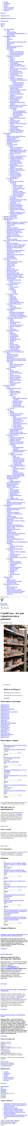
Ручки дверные (17, 425)
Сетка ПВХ (13, 306)
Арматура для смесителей (17, 130)
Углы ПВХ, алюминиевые (17, 437)
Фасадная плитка (14, 489)
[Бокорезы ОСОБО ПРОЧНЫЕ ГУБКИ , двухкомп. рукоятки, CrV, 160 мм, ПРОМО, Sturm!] (15, 866)
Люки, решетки (14, 287)
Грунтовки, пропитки (12, 356)
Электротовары (8, 505)
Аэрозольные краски (12, 354)
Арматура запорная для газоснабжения (16, 127)
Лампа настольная (15, 574)
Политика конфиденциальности (9, 1121)
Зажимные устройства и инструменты (16, 214)
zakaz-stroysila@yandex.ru (7, 1063)
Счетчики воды (14, 74)
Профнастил (13, 337)
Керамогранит (14, 494)
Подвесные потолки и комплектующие (13, 484)
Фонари (9, 510)
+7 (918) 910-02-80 (5, 1052)
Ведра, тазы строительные (14, 350)
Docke (14, 292)
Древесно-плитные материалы (15, 318)
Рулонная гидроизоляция (16, 313)
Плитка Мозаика (14, 491)
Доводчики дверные (18, 427)
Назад (8, 30)
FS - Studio (12, 1123)
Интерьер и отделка (9, 385)
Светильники (13, 570)
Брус (11, 327)
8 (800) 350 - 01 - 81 (6, 1043)
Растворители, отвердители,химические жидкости (16, 358)
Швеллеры (13, 333)
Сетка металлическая (15, 308)
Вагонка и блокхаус (15, 326)
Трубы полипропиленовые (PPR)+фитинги (17, 62)
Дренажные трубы (15, 120)
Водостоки (13, 289)
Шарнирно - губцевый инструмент (16, 197)
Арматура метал (14, 349)
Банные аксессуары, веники (14, 581)
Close (2, 26)
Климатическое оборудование (15, 549)
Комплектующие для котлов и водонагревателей (15, 46)
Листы (11, 343)
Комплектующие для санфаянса (18, 105)
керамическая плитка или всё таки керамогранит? (12, 997)
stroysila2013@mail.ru (6, 1065)
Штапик (12, 412)
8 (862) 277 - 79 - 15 (6, 1046)
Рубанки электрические (16, 157)
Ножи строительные (18, 194)
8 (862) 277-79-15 (5, 15)
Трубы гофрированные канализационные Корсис (20, 111)
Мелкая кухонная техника (14, 230)
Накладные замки (17, 401)
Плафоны (12, 571)
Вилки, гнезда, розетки (13, 534)
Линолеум (12, 444)
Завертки (12, 408)
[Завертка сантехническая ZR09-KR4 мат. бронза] (15, 786)
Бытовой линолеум (18, 451)
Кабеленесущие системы (13, 529)
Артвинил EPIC (17, 463)
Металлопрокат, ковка (13, 330)
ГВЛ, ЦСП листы (11, 271)
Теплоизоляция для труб (16, 72)
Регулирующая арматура (16, 85)
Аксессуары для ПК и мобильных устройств (15, 240)
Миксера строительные (16, 168)
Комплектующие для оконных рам (16, 502)
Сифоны (12, 77)
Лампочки (9, 523)
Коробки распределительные (14, 525)
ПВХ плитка (16, 457)
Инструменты (7, 133)
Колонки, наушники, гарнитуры (15, 246)
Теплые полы (10, 43)
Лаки (11, 374)
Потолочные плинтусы (13, 482)
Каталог (3, 23)
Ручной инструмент (12, 178)
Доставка (6, 4)
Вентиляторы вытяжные (16, 54)
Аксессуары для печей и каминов (16, 591)
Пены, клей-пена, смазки (16, 364)
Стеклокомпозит (14, 336)
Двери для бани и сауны (16, 432)
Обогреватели (13, 556)
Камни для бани (11, 579)
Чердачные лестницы (12, 478)
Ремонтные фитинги (18, 82)
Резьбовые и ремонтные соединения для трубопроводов (18, 79)
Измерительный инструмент (17, 212)
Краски (9, 368)
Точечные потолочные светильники (16, 563)
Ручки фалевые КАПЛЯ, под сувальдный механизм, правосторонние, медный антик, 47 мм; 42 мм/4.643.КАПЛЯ (15, 918)
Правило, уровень (18, 191)
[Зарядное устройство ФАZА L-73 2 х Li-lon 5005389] (15, 771)
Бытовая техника (8, 219)
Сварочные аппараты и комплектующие (13, 138)
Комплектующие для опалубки (15, 274)
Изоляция (9, 543)
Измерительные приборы (13, 140)
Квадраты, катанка (15, 347)
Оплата (6, 6)
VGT (15, 815)
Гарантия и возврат (9, 7)
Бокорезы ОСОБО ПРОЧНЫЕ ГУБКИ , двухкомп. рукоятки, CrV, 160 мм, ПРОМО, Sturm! (15, 872)
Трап (8, 40)
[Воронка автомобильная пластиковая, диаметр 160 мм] (15, 896)
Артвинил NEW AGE (19, 458)
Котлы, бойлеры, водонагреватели (14, 100)
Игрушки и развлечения (10, 216)
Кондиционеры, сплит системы (18, 557)
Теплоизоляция (11, 265)
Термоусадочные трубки (16, 546)
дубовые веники (12, 968)
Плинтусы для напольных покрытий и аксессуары (17, 442)
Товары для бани (8, 577)
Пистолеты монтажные (19, 192)
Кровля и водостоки (12, 284)
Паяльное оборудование (16, 205)
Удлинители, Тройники (13, 512)
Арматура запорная (15, 129)
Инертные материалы (12, 270)
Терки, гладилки (17, 187)
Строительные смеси (12, 294)
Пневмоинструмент (12, 141)
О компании (7, 3)
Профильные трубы (15, 339)
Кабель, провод (11, 527)
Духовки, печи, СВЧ (12, 233)
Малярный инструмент (16, 208)
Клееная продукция (15, 322)
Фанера (12, 320)
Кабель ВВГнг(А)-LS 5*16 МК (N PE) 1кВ (15, 886)
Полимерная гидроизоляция (17, 315)
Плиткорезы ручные (15, 203)
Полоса (12, 341)
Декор (11, 496)
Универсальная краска (16, 372)
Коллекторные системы (16, 106)
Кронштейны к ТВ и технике (14, 232)
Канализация (13, 108)
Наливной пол (14, 299)
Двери (8, 409)
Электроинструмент (12, 144)
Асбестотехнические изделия (14, 261)
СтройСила (19, 814)
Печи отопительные (12, 587)
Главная (6, 2)
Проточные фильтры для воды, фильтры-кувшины (18, 90)
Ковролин (15, 471)
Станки (12, 154)
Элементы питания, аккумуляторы (16, 508)
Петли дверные (17, 426)
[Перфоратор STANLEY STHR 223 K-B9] (15, 745)
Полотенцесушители (15, 92)
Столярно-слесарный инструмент (15, 201)
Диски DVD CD (11, 257)
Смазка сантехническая (16, 75)
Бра (11, 575)
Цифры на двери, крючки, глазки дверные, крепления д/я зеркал (20, 419)
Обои (8, 501)
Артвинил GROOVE (18, 461)
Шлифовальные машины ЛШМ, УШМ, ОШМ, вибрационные (18, 151)
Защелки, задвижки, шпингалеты (15, 393)
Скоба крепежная (11, 516)
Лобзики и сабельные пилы (17, 170)
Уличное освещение (15, 561)
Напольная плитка (15, 492)
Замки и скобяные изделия (14, 388)
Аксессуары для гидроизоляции (18, 316)
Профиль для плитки (15, 439)
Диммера (9, 530)
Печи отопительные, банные (11, 584)
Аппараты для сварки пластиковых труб (15, 176)
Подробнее (7, 698)
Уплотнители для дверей (16, 413)
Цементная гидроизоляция (17, 312)
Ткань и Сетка (10, 264)
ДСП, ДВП (13, 323)
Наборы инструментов (16, 206)
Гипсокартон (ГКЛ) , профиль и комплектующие (15, 277)
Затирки (9, 267)
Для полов (12, 384)
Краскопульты (13, 171)
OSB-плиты (13, 329)
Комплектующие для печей (14, 589)
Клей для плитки (14, 301)
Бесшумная (16, 116)
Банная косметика (11, 582)
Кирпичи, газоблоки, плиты (14, 275)
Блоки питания (11, 537)
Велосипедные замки (18, 406)
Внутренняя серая (18, 115)
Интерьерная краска (15, 382)
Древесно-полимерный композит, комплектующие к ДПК (16, 476)
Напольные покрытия (12, 434)
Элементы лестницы (15, 481)
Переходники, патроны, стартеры (16, 520)
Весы (8, 237)
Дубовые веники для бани (6, 954)
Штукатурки (13, 298)
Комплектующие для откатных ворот (17, 41)
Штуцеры (12, 58)
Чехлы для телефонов (12, 243)
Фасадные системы (9, 29)
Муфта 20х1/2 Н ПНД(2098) (11, 761)
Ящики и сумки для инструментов (16, 136)
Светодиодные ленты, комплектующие (16, 567)
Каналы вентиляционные (16, 53)
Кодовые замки (17, 403)
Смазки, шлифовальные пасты (18, 156)
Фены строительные (15, 153)
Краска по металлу (15, 378)
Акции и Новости (8, 9)
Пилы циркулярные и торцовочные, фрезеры (16, 162)
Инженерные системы (10, 36)
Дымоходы (10, 39)
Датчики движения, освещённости (16, 533)
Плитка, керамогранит (13, 487)
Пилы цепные (13, 164)
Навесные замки (17, 402)
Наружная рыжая (17, 113)
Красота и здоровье (12, 239)
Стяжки (9, 515)
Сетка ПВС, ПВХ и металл (14, 303)
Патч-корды (10, 522)
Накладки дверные (15, 391)
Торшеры (12, 565)
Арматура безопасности (16, 132)
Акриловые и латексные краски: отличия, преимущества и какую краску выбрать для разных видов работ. (14, 935)
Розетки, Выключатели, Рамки (15, 518)
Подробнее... (4, 948)
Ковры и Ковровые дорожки (17, 465)
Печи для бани (11, 588)
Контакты (6, 10)
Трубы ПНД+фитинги (16, 64)
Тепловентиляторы (15, 554)
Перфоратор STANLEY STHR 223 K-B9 (14, 749)
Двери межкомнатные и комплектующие (16, 429)
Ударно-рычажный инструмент (18, 199)
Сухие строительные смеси (14, 280)
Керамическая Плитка (16, 495)
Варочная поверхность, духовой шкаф (17, 222)
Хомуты (12, 60)
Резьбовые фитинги (18, 84)
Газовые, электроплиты (13, 234)
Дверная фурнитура (15, 415)
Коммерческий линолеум (19, 450)
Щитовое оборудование (13, 509)
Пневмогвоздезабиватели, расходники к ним (17, 159)
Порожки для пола (15, 440)
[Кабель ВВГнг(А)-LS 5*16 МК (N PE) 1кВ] (15, 882)
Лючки (8, 44)
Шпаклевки (13, 296)
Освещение (10, 558)
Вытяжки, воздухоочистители (15, 236)
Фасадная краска (14, 371)
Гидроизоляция (11, 309)
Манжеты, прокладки (15, 98)
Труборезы (10, 143)
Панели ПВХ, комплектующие (15, 499)
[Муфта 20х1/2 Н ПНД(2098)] (12, 757)
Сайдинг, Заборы (11, 32)
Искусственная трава (18, 474)
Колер (11, 381)
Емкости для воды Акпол (10, 218)
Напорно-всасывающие (16, 96)
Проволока (13, 340)
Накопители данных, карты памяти (16, 244)
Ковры (15, 470)
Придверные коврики (19, 468)
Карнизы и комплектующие (14, 503)
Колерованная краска (15, 379)
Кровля (12, 288)
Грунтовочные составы (13, 272)
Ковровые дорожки (18, 472)
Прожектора (10, 519)
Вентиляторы (10, 536)
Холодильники (11, 225)
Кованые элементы (15, 346)
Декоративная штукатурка (17, 302)
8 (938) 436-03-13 (11, 18)
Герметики (13, 367)
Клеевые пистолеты (15, 172)
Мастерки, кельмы (18, 195)
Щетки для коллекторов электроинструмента (16, 148)
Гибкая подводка (14, 122)
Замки (11, 395)
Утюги (8, 226)
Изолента (12, 547)
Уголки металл (14, 334)
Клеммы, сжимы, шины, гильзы (15, 526)
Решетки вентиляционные (17, 51)
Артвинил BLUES (18, 464)
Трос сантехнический (15, 71)
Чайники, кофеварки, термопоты (15, 223)
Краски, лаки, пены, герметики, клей (13, 351)
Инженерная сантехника (13, 56)
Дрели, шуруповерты (15, 174)
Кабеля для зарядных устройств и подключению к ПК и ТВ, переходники (16, 252)
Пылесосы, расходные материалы (16, 229)
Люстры (12, 572)
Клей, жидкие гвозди (15, 365)
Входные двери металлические (18, 433)
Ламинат (12, 453)
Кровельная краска (15, 375)
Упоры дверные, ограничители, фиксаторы (20, 422)
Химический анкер (12, 263)
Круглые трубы (14, 344)
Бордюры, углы (14, 498)
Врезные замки (17, 405)
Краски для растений (15, 377)
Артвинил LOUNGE (18, 460)
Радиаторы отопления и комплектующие (16, 87)
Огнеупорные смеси (15, 282)
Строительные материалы (11, 258)
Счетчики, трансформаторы (14, 513)
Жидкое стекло (11, 268)
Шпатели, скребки (18, 185)
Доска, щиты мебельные (16, 325)
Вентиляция (10, 49)
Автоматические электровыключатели (17, 541)
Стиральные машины (12, 227)
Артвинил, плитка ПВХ (16, 454)
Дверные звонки (11, 532)
